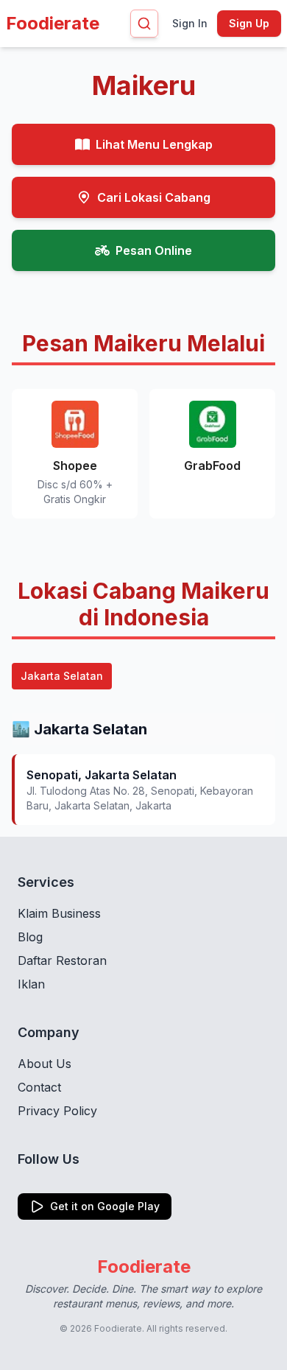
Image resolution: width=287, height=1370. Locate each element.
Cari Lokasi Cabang (153, 197)
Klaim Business (59, 913)
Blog (30, 937)
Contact (39, 1087)
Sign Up (249, 23)
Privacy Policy (57, 1110)
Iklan (31, 984)
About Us (44, 1063)
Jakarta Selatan (62, 676)
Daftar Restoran (62, 960)
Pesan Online (154, 250)
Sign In (190, 23)
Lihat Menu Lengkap (154, 144)
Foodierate (52, 23)
